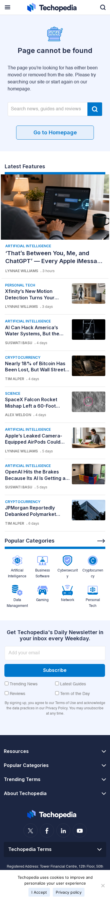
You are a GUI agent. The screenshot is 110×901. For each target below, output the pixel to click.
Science (12, 393)
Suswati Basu (18, 343)
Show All (101, 541)
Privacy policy (69, 892)
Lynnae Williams (21, 271)
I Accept (39, 892)
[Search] (94, 109)
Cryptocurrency (22, 357)
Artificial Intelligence (28, 246)
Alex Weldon (18, 415)
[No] (103, 885)
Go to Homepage (55, 132)
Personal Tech (20, 285)
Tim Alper (14, 379)
